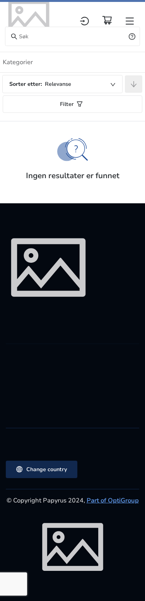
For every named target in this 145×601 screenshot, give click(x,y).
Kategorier (18, 62)
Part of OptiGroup (113, 500)
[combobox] (62, 84)
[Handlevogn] (107, 20)
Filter (67, 104)
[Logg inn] (84, 21)
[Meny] (130, 21)
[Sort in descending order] (133, 84)
